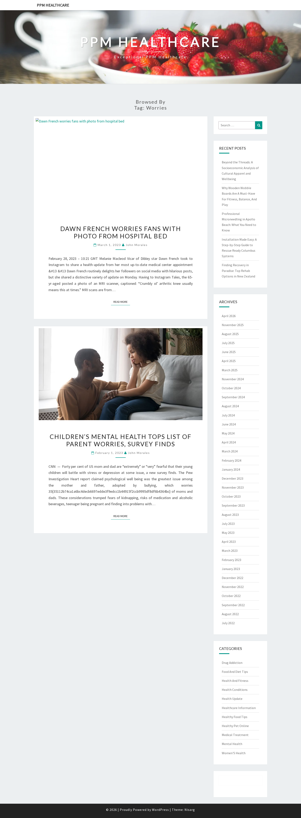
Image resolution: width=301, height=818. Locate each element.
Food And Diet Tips (235, 672)
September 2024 (233, 397)
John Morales (137, 245)
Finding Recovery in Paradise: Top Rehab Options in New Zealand (238, 270)
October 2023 (231, 496)
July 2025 (228, 343)
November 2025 (233, 325)
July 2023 (228, 524)
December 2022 (232, 578)
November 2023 (233, 487)
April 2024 (229, 442)
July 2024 (228, 415)
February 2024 (231, 460)
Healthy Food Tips (234, 717)
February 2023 (231, 560)
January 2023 (231, 569)
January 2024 (231, 469)
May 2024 (228, 433)
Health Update (232, 699)
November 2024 (233, 379)
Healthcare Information (239, 708)
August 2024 (230, 406)
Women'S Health (234, 753)
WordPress (160, 810)
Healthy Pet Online (235, 726)
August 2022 (230, 614)
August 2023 (230, 515)
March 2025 (230, 370)
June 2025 (229, 352)
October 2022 (231, 596)
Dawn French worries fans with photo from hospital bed (120, 232)
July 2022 (228, 623)
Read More (121, 302)
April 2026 (229, 316)
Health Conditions (235, 690)
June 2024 (229, 424)
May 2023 (228, 533)
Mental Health (232, 744)
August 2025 (230, 334)
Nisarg (189, 810)
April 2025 (229, 361)
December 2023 (232, 478)
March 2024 (230, 451)
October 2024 (231, 388)
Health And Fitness (235, 681)
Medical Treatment (235, 735)
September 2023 (233, 505)
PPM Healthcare (53, 5)
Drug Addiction (232, 663)
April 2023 (229, 542)
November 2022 (233, 587)
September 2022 (233, 605)
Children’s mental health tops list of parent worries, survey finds (120, 440)
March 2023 (230, 551)
